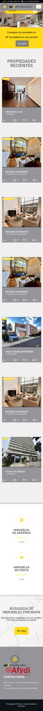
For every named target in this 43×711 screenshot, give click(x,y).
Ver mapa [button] (21, 631)
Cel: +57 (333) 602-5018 (31, 1)
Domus (20, 704)
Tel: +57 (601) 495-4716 (13, 1)
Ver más (21, 542)
